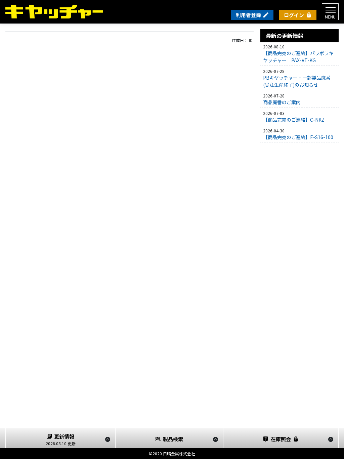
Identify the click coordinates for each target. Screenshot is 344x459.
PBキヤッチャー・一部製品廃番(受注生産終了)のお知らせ (297, 81)
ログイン (294, 14)
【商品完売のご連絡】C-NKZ (294, 119)
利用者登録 (248, 14)
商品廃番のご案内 (282, 102)
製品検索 (173, 439)
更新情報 (61, 439)
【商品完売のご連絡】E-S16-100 (298, 137)
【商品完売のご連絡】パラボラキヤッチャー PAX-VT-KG (298, 57)
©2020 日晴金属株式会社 (172, 453)
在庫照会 (281, 439)
